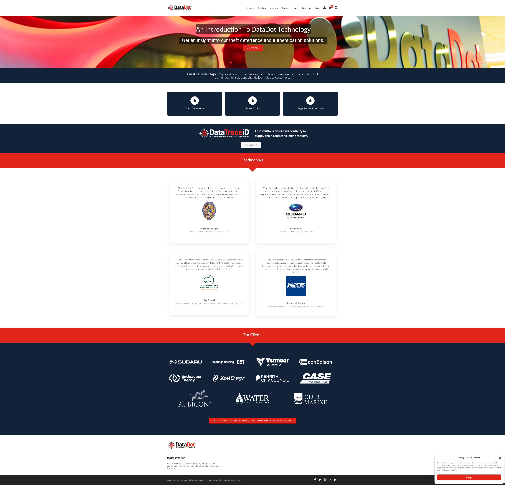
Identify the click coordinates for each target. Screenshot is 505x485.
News (295, 8)
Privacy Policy (225, 480)
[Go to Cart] (329, 8)
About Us (250, 8)
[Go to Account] (324, 8)
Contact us (306, 8)
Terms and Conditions (212, 480)
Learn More (251, 145)
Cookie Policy (235, 480)
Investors (274, 8)
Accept (469, 477)
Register (285, 8)
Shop (317, 8)
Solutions (262, 8)
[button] (499, 457)
